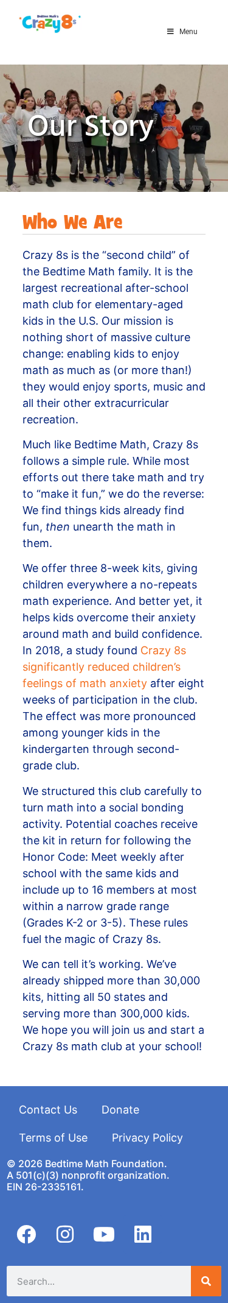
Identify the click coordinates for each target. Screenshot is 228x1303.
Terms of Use (53, 1137)
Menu (188, 31)
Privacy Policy (147, 1137)
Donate (120, 1109)
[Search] (206, 1281)
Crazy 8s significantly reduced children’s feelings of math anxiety (104, 667)
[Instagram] (65, 1234)
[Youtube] (104, 1234)
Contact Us (48, 1109)
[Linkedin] (142, 1234)
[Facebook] (26, 1234)
